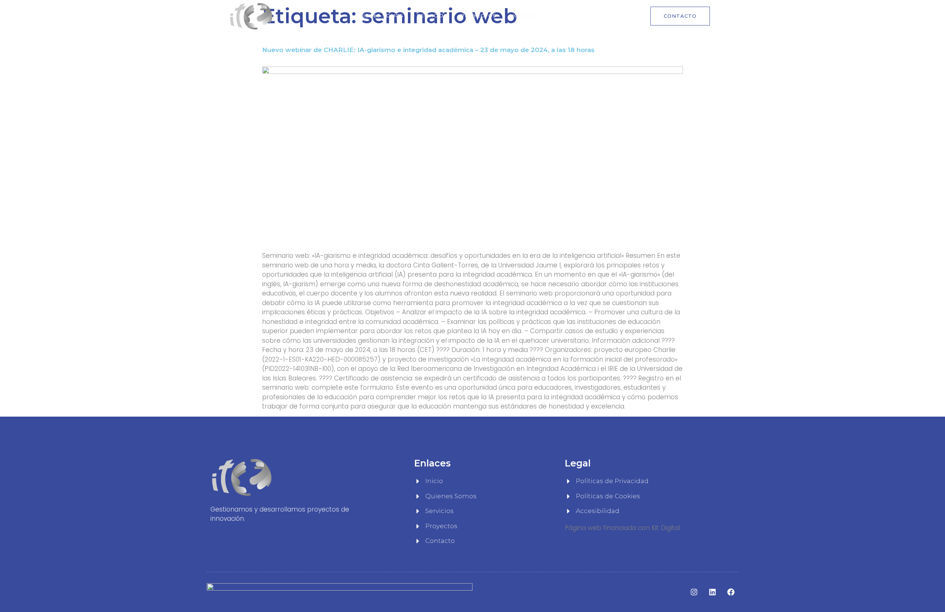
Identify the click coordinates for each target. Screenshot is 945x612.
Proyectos (478, 15)
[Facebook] (731, 592)
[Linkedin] (712, 592)
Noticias (524, 15)
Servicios (432, 15)
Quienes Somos (379, 15)
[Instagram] (694, 592)
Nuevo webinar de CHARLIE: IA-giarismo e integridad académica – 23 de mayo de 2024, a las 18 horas (428, 50)
